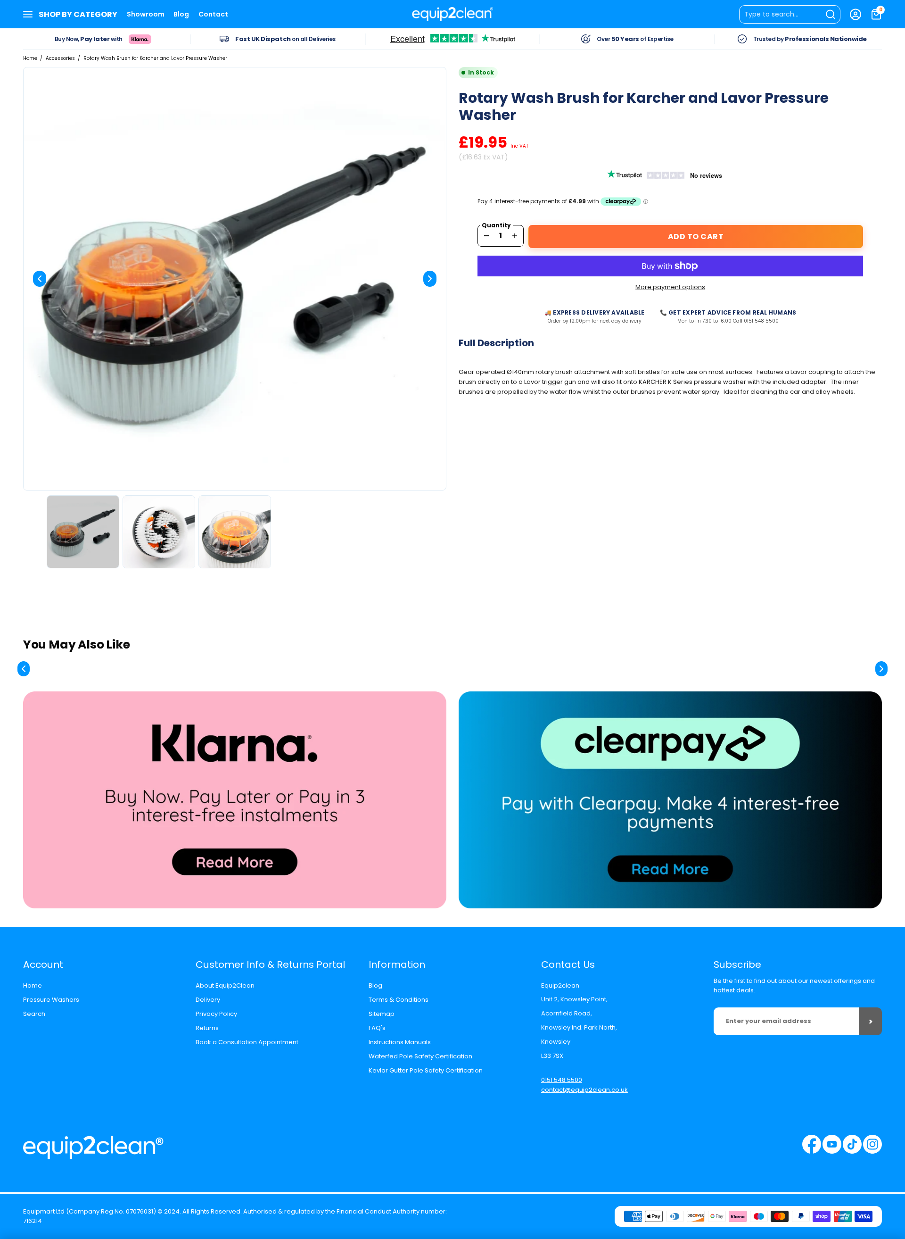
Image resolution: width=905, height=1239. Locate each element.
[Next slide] (429, 279)
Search (34, 1013)
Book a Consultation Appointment (247, 1042)
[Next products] (881, 668)
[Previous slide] (39, 279)
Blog (181, 14)
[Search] (789, 14)
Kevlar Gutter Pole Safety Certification (426, 1070)
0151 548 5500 (561, 1079)
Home (30, 58)
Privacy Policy (216, 1013)
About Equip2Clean (225, 985)
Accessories (60, 58)
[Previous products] (23, 668)
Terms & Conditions (398, 999)
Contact (213, 14)
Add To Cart (696, 236)
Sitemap (382, 1013)
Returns (207, 1027)
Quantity (496, 225)
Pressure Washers (51, 999)
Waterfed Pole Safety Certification (420, 1056)
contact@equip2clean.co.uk (584, 1089)
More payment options (670, 287)
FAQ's (377, 1027)
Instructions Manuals (400, 1042)
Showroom (146, 14)
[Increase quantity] (514, 236)
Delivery (208, 999)
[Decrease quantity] (486, 236)
